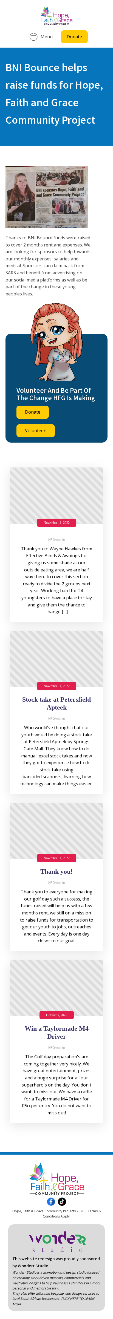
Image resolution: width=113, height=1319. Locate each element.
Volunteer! (35, 431)
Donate (74, 37)
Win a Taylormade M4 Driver (57, 1032)
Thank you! (56, 871)
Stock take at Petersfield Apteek (56, 703)
